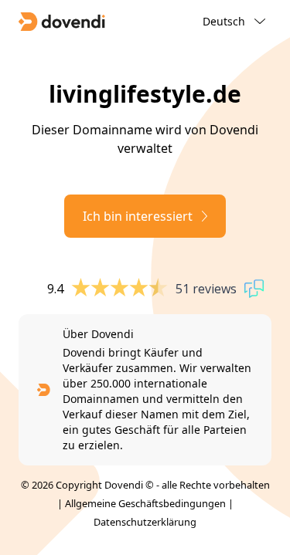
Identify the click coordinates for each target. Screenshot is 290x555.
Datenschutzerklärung (145, 522)
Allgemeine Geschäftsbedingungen (145, 503)
